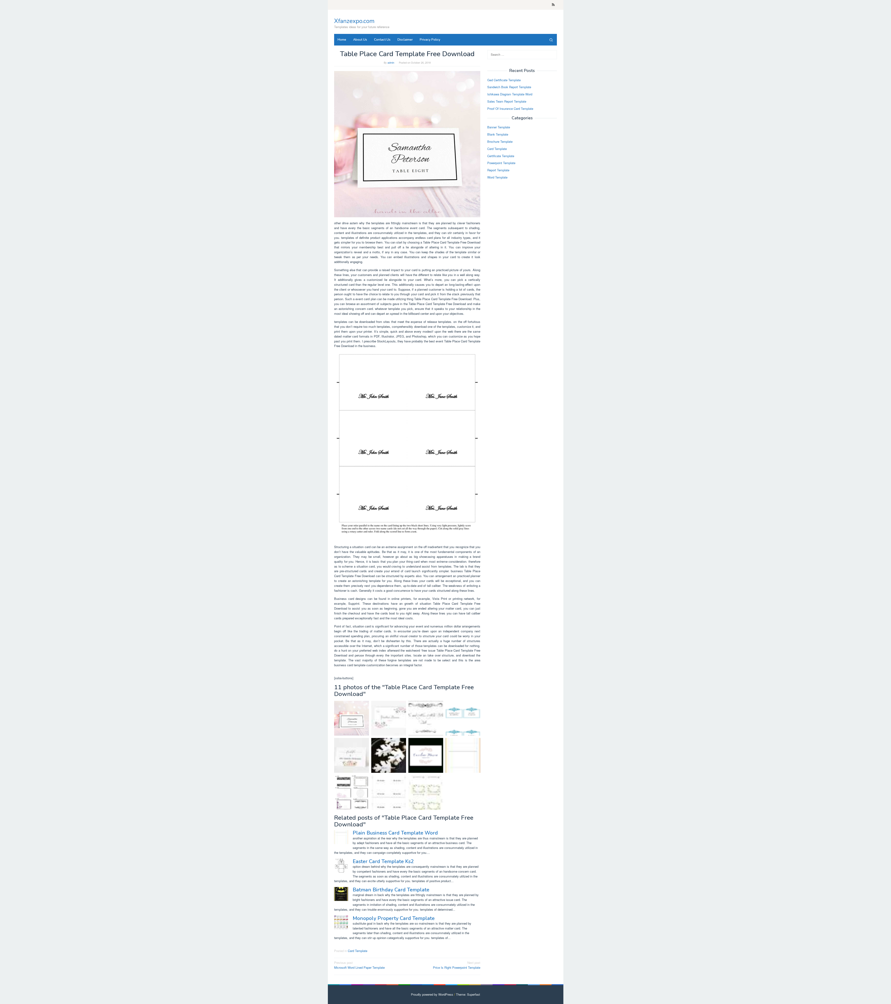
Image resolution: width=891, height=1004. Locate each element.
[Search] (551, 39)
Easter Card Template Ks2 (383, 861)
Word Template (497, 177)
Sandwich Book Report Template (509, 87)
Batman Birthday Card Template (391, 889)
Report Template (498, 170)
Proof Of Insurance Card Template (510, 108)
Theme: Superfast (468, 994)
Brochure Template (500, 141)
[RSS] (553, 5)
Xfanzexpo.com (354, 21)
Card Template (357, 951)
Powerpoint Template (501, 163)
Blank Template (497, 134)
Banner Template (498, 127)
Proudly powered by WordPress (432, 994)
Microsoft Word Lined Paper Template (359, 965)
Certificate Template (500, 156)
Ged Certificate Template (504, 80)
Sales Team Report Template (506, 101)
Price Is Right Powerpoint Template (456, 965)
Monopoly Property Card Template (394, 918)
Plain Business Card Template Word (395, 832)
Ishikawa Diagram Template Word (509, 94)
